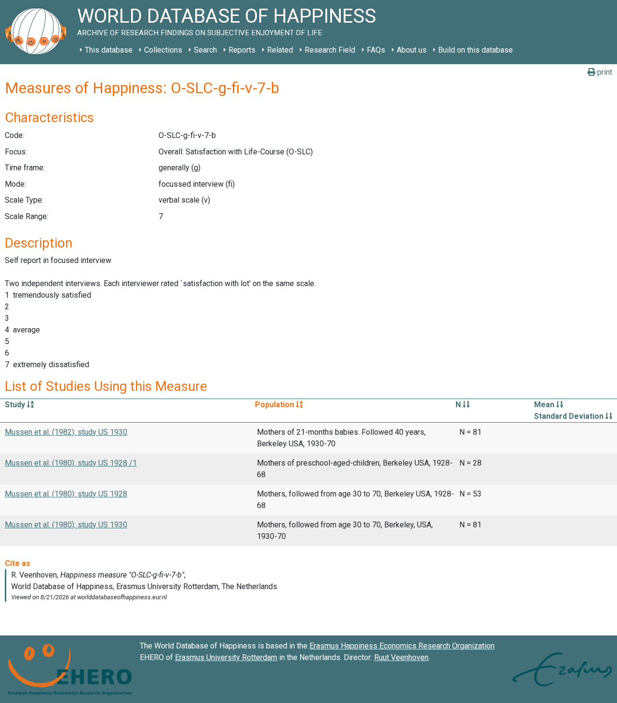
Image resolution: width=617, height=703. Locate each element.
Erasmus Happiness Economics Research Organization (402, 645)
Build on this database (475, 50)
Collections (163, 50)
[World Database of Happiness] (38, 32)
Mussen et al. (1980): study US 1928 (66, 493)
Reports (241, 50)
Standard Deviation (569, 416)
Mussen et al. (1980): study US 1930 (66, 524)
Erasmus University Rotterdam (226, 657)
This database (109, 50)
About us (412, 50)
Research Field (330, 50)
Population (275, 404)
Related (280, 50)
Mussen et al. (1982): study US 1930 (66, 432)
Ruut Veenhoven (401, 657)
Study (16, 404)
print (603, 72)
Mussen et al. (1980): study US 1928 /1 (71, 463)
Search (205, 50)
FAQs (376, 50)
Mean (545, 404)
